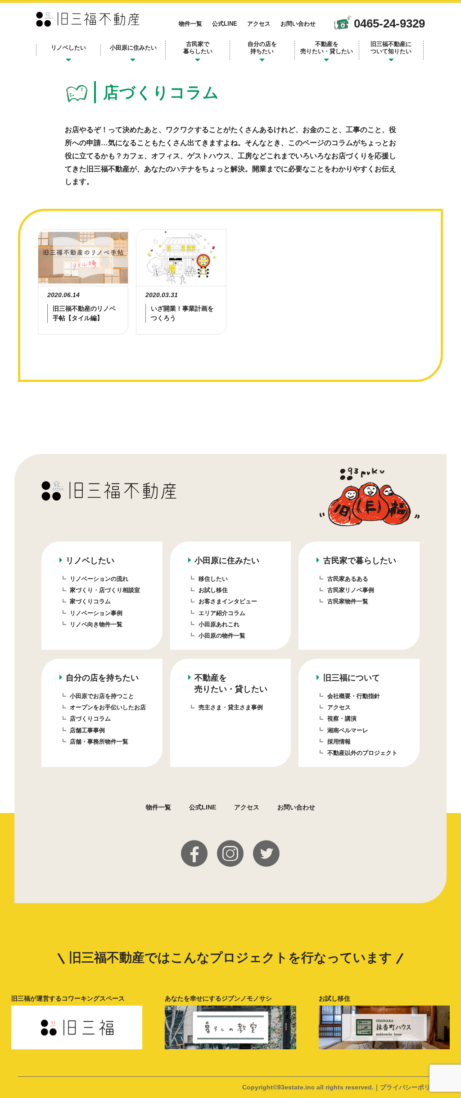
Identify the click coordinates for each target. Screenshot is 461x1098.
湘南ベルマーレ (347, 730)
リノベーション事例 (96, 613)
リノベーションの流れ (99, 578)
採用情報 (339, 741)
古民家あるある (347, 578)
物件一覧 (190, 23)
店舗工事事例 (87, 730)
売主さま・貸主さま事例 (231, 707)
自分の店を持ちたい (262, 48)
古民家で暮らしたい (197, 48)
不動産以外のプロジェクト (362, 752)
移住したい (213, 578)
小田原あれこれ (219, 624)
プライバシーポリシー (411, 1087)
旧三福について (351, 677)
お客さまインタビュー (228, 601)
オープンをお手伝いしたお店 (108, 707)
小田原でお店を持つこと (102, 696)
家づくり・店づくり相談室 (105, 590)
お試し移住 (213, 590)
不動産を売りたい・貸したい (326, 48)
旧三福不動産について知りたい (391, 48)
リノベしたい (68, 47)
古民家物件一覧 (347, 601)
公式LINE (224, 23)
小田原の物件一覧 (222, 635)
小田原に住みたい (133, 47)
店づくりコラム (90, 718)
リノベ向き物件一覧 (96, 624)
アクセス (259, 23)
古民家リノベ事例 (350, 590)
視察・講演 (342, 718)
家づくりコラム (90, 601)
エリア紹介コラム (222, 613)
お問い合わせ (298, 23)
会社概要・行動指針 (353, 696)
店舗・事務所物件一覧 (99, 741)
